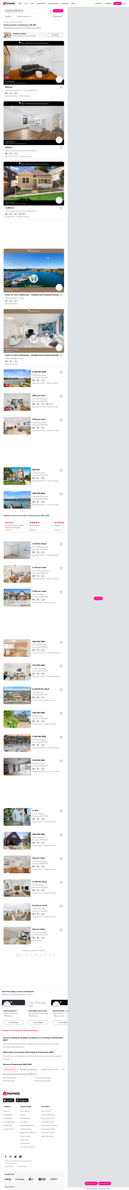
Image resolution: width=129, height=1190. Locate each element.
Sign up (117, 3)
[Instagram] (10, 1157)
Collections (98, 3)
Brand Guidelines (9, 1122)
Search (59, 11)
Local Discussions (26, 1129)
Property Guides (25, 1136)
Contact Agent (13, 1022)
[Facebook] (6, 1157)
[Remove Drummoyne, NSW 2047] (22, 11)
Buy (20, 3)
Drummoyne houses (9, 1078)
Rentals (22, 1115)
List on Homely (46, 1111)
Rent (26, 3)
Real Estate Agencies (27, 1125)
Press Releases (8, 1115)
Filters (9, 16)
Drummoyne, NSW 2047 (16, 22)
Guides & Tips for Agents (49, 1125)
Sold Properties (25, 1118)
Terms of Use (22, 1166)
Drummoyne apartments (43, 1078)
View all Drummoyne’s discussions (14, 1056)
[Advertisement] (34, 234)
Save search (58, 16)
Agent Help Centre (47, 1136)
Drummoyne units (9, 1081)
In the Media (8, 1118)
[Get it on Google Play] (22, 1100)
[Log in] (124, 3)
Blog (73, 3)
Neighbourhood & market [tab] (28, 1069)
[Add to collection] (61, 87)
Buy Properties (25, 1111)
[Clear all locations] (50, 10)
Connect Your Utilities (27, 1147)
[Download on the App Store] (9, 1100)
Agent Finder (41, 3)
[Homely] (16, 1093)
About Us (7, 1111)
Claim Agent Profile (47, 1122)
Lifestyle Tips (24, 1140)
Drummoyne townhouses (43, 1081)
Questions (65, 3)
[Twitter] (15, 1157)
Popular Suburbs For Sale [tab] (49, 1069)
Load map (98, 598)
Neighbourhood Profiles (28, 1132)
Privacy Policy (9, 1166)
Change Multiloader (48, 1115)
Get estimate (55, 35)
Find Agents (24, 1122)
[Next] (63, 526)
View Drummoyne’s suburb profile (14, 1044)
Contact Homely (9, 1129)
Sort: (25, 16)
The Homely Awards (47, 1132)
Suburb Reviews (53, 3)
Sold (32, 3)
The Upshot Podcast (48, 1129)
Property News (25, 1143)
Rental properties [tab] (10, 1069)
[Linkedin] (20, 1157)
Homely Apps (8, 1125)
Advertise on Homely (48, 1118)
